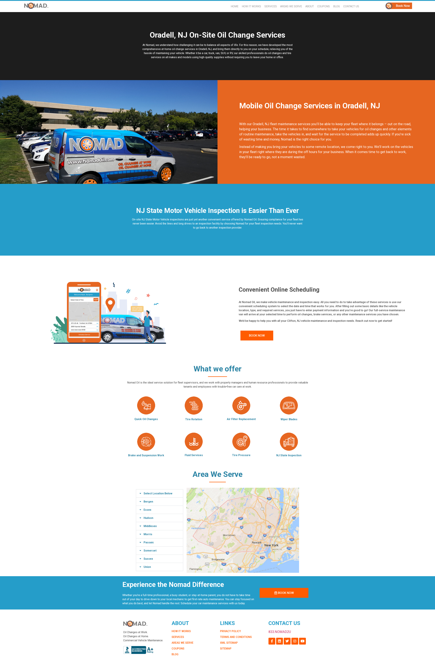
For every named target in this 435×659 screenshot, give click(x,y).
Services (270, 6)
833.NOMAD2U (279, 632)
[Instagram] (294, 641)
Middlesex (150, 526)
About (309, 6)
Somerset (150, 550)
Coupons (323, 6)
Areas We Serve (291, 6)
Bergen (148, 501)
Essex (147, 509)
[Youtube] (302, 641)
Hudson (148, 518)
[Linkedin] (279, 641)
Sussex (148, 558)
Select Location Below (158, 493)
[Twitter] (287, 641)
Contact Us (351, 6)
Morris (148, 534)
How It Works (251, 6)
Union (147, 567)
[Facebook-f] (271, 641)
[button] (159, 493)
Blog (336, 6)
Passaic (149, 542)
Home (234, 6)
